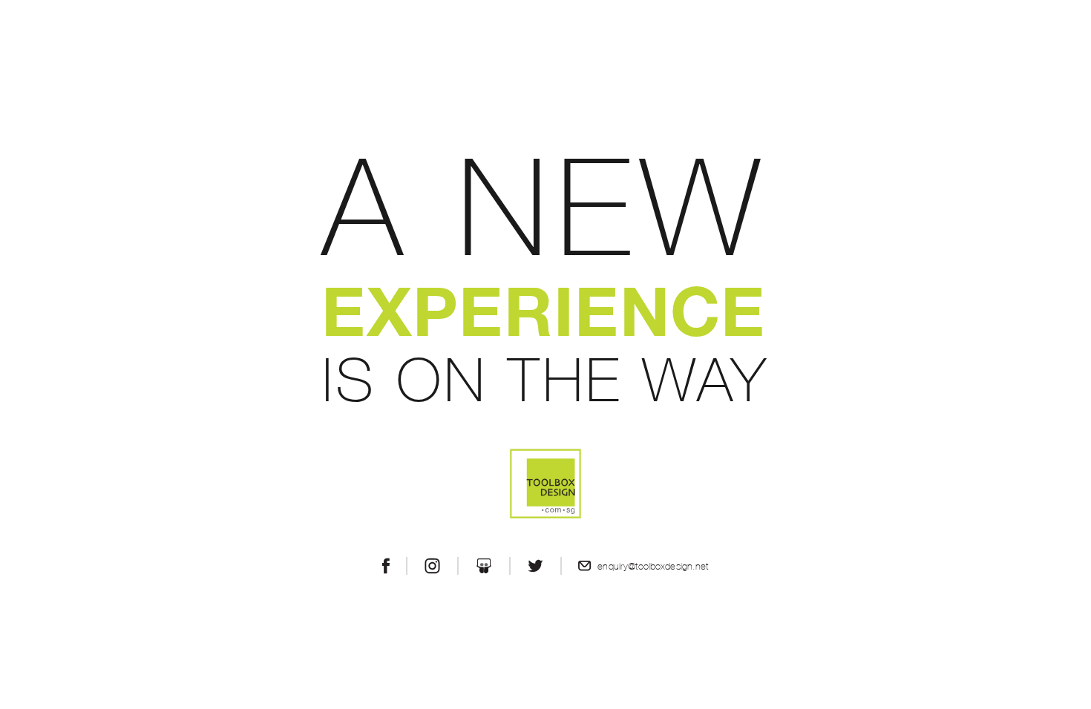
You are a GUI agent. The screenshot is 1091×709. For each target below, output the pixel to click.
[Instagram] (432, 566)
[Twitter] (535, 566)
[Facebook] (386, 566)
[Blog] (483, 566)
